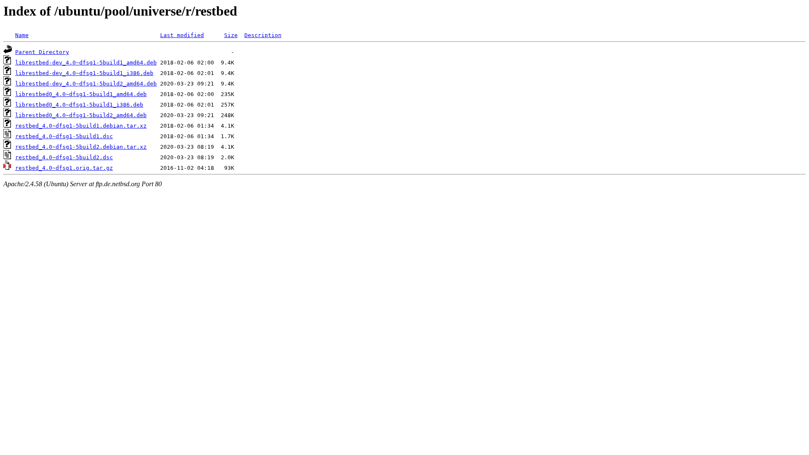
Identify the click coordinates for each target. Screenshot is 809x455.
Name (22, 35)
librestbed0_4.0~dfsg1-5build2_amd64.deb (81, 115)
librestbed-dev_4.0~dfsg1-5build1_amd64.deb (86, 62)
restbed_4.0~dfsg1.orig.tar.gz (64, 168)
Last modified (182, 35)
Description (262, 35)
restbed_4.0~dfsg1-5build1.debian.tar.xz (81, 126)
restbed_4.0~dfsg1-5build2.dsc (64, 157)
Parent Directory (42, 52)
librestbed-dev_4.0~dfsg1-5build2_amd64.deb (86, 83)
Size (231, 35)
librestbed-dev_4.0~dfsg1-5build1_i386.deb (84, 73)
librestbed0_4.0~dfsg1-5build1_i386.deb (79, 105)
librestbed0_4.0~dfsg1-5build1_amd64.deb (81, 94)
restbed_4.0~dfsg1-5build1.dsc (64, 136)
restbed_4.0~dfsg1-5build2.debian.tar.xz (81, 147)
